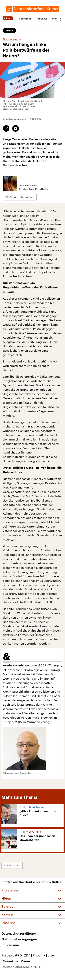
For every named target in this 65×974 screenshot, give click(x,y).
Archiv (9, 30)
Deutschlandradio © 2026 (21, 967)
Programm (24, 18)
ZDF (28, 955)
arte (52, 955)
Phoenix (40, 955)
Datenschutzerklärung (18, 933)
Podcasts (41, 18)
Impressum (10, 945)
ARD (19, 955)
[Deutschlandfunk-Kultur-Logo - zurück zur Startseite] (32, 8)
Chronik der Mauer (15, 961)
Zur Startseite (12, 865)
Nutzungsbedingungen (19, 939)
